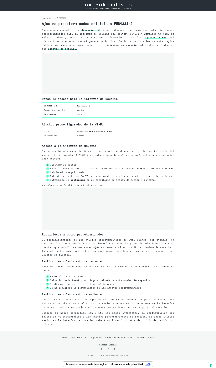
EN (108, 349)
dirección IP (91, 29)
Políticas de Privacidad (118, 337)
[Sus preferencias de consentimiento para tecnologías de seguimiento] (211, 365)
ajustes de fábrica (62, 48)
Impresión (96, 337)
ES (114, 349)
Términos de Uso (145, 337)
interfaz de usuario (122, 44)
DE (102, 349)
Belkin (52, 18)
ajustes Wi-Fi (155, 37)
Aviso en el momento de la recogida (86, 364)
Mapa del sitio (79, 337)
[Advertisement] (108, 73)
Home (44, 18)
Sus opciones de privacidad (127, 364)
